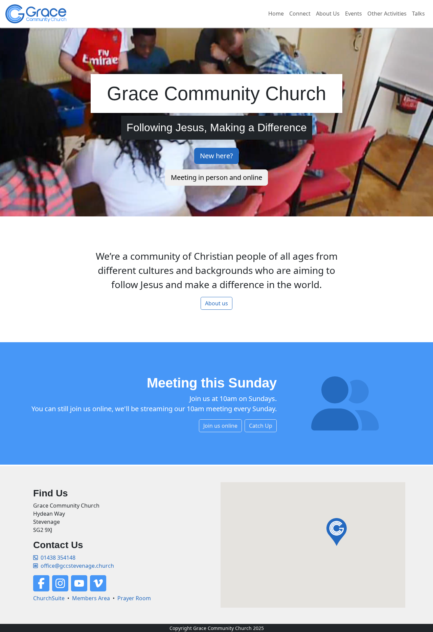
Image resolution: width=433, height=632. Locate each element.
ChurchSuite (49, 598)
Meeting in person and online (216, 177)
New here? (216, 155)
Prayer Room (134, 598)
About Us (328, 13)
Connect (300, 13)
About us (216, 303)
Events (353, 13)
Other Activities (387, 13)
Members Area (91, 598)
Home (276, 13)
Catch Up (260, 425)
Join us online (220, 425)
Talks (418, 13)
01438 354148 (58, 557)
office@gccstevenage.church (77, 565)
